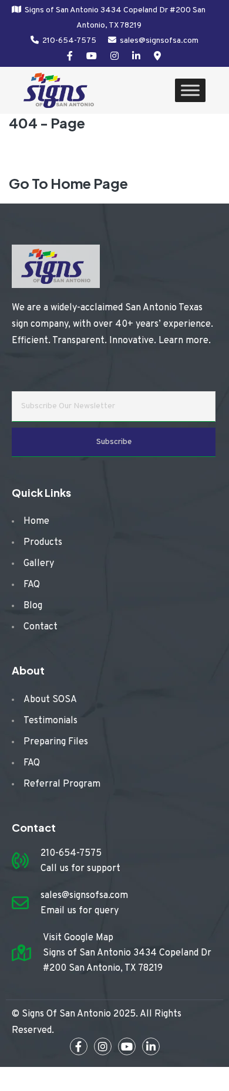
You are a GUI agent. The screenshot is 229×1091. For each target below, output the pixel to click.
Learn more (183, 341)
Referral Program (61, 784)
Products (42, 542)
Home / (52, 156)
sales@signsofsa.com (159, 41)
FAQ (31, 585)
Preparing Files (55, 742)
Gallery (38, 564)
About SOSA (50, 700)
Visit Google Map (78, 938)
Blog (32, 606)
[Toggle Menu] (190, 90)
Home (36, 521)
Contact (40, 627)
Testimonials (50, 721)
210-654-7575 (69, 41)
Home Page (89, 183)
